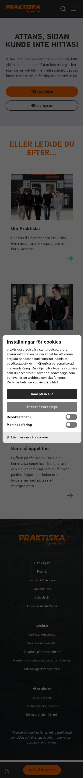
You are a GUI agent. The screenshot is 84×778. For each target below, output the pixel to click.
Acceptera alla (42, 394)
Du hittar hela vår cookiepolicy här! (32, 382)
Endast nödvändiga (42, 407)
